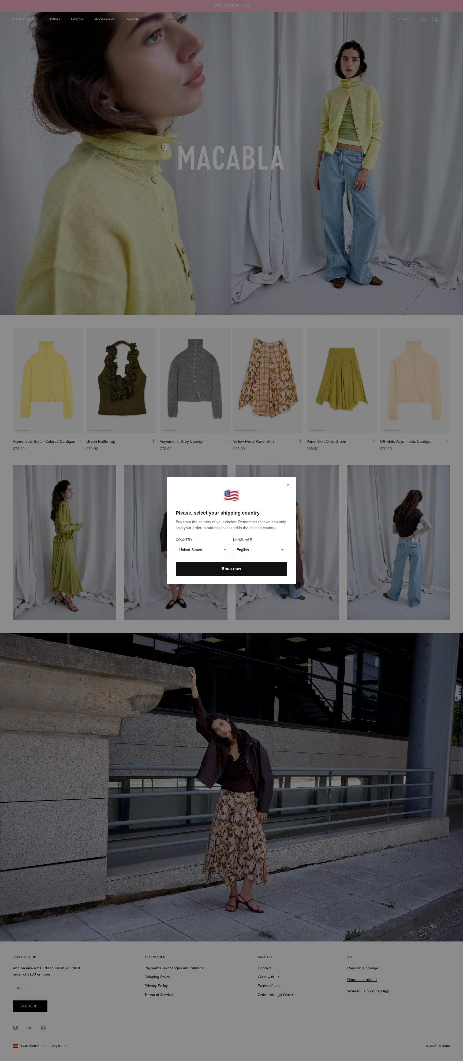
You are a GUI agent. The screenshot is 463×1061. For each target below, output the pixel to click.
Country (184, 540)
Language (242, 540)
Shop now (231, 568)
